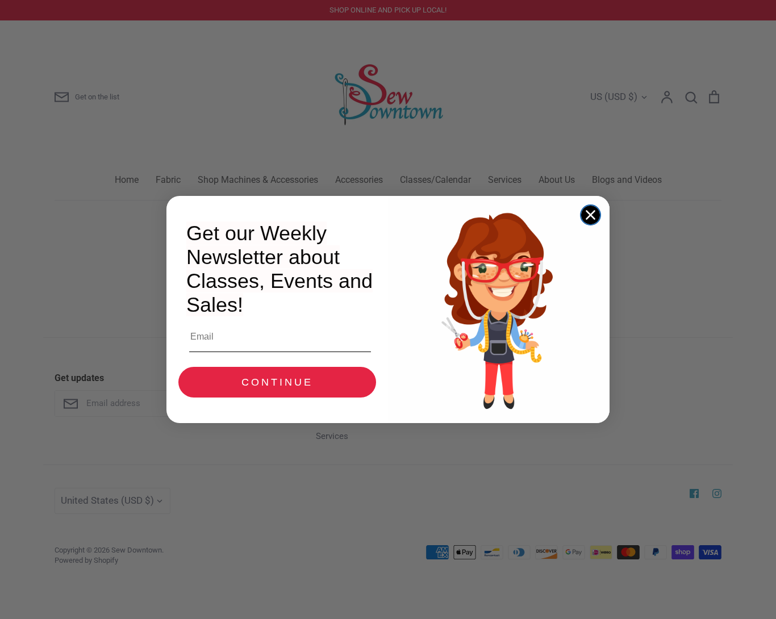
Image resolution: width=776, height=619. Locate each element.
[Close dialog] (590, 215)
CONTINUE (277, 382)
